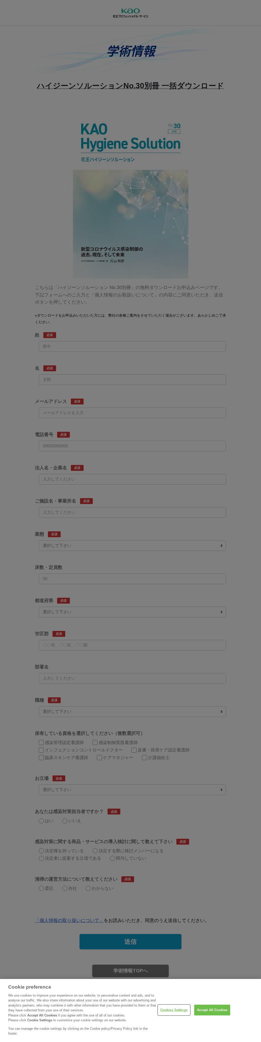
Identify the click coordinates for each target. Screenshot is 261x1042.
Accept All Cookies (212, 1010)
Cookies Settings (174, 1010)
